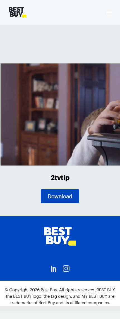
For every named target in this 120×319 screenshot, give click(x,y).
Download (60, 196)
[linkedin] (54, 268)
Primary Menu (109, 12)
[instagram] (66, 268)
